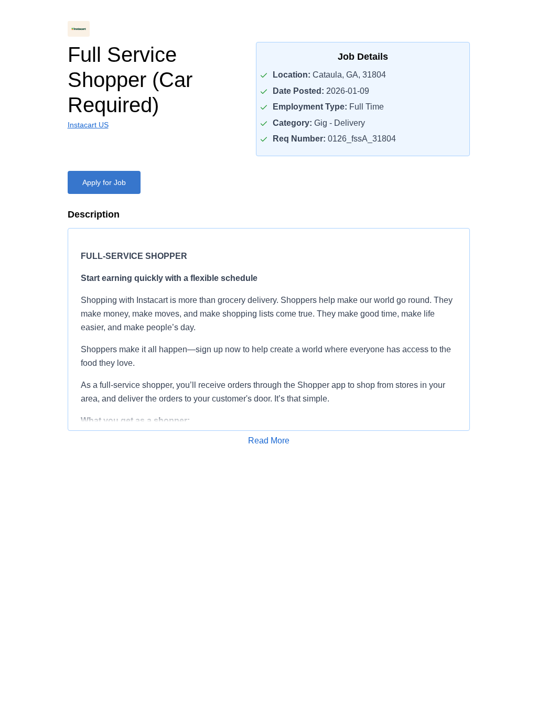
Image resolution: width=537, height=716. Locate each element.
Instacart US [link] (88, 125)
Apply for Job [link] (104, 182)
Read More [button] (268, 440)
